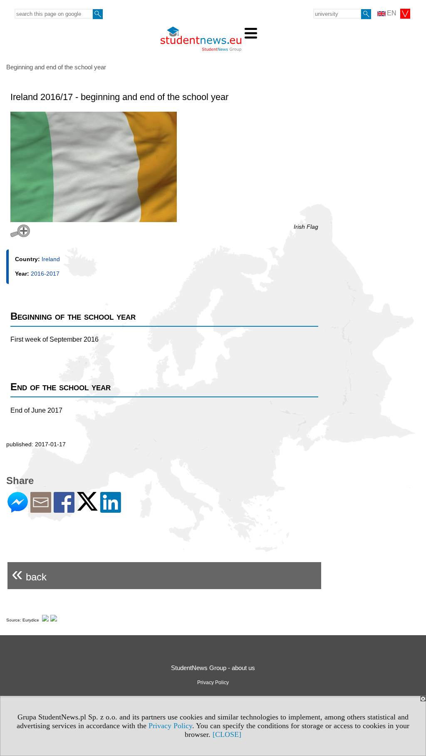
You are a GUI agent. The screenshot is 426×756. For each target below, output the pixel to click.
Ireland (51, 259)
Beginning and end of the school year (56, 67)
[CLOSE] (227, 734)
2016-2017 (45, 273)
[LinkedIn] (110, 509)
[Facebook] (64, 509)
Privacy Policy (170, 726)
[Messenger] (17, 509)
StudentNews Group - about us (213, 667)
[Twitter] (87, 507)
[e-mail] (40, 509)
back (29, 574)
